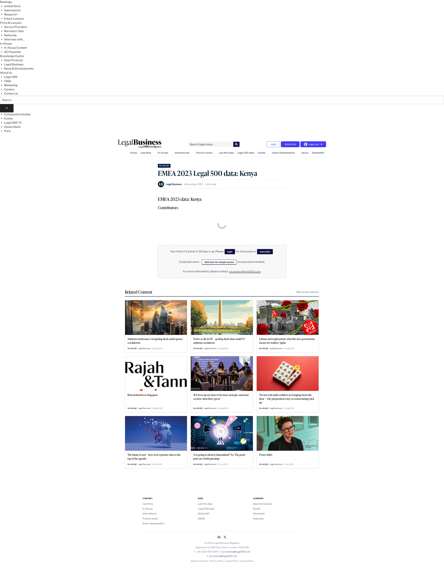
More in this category (307, 291)
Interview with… (14, 39)
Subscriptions (246, 561)
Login (273, 144)
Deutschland (12, 127)
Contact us (11, 93)
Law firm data (226, 152)
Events (8, 118)
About (304, 152)
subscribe (265, 251)
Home (133, 152)
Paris (7, 131)
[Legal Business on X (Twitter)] (225, 537)
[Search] (7, 108)
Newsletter (318, 152)
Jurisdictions (12, 6)
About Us (6, 72)
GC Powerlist (12, 52)
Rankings (6, 2)
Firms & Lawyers (11, 22)
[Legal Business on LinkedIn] (219, 537)
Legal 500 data (245, 152)
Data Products (13, 60)
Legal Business (13, 64)
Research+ (11, 14)
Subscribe (290, 144)
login (229, 251)
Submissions (12, 10)
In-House (6, 43)
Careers (9, 89)
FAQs (7, 81)
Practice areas (204, 152)
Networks (10, 35)
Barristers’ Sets (14, 31)
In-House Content (15, 47)
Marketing (11, 85)
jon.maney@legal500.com (245, 271)
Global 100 (203, 513)
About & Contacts (262, 503)
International (182, 152)
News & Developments (19, 68)
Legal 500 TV (13, 122)
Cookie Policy (231, 561)
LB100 (201, 518)
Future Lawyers (14, 18)
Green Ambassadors (283, 152)
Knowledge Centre (12, 56)
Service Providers (15, 27)
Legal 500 (11, 77)
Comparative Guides (17, 114)
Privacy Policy (217, 561)
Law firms (146, 152)
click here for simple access (219, 262)
